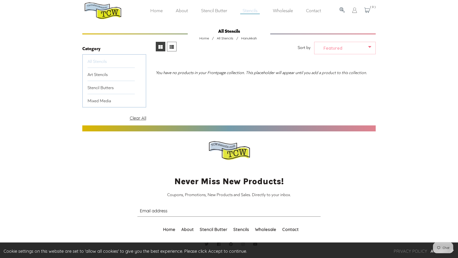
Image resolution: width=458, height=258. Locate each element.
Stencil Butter (213, 229)
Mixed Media (99, 100)
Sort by (304, 47)
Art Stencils (98, 74)
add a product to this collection (338, 72)
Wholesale (265, 229)
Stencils (241, 229)
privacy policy (410, 251)
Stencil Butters (101, 87)
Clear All (138, 118)
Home (204, 38)
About (187, 229)
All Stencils (225, 38)
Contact (290, 229)
